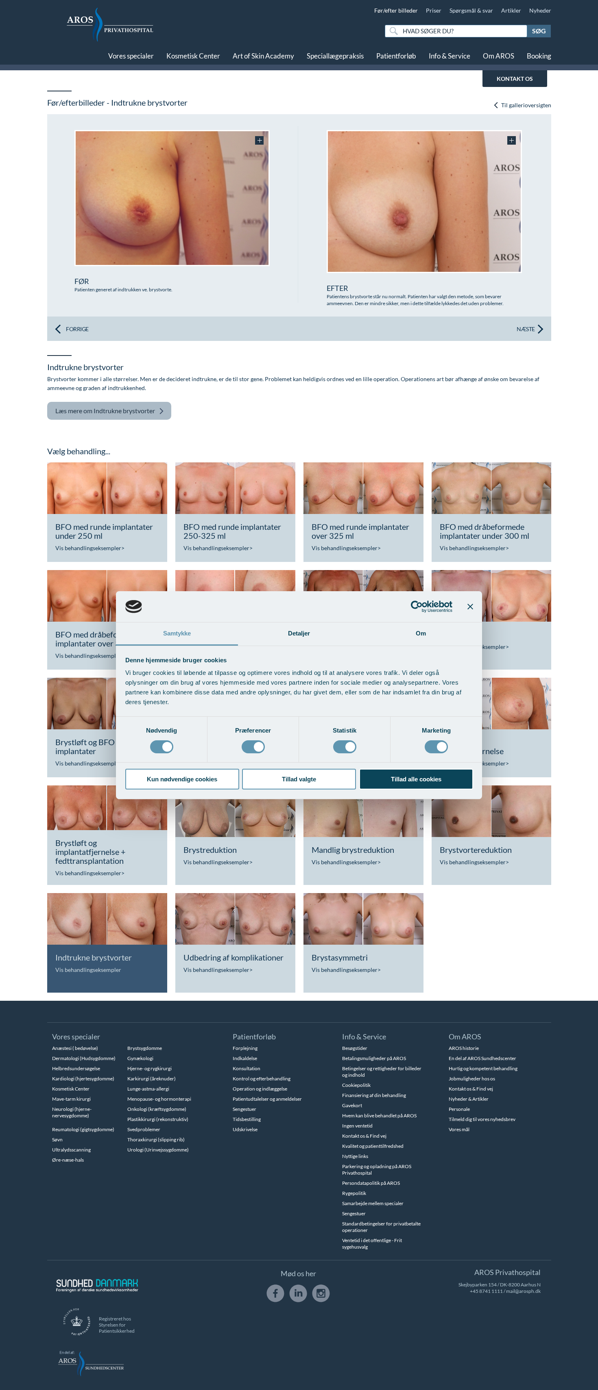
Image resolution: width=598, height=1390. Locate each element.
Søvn (57, 1139)
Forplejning (245, 1048)
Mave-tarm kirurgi (71, 1099)
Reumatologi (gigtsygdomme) (83, 1129)
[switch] (253, 745)
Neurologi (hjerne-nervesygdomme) (72, 1112)
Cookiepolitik (356, 1085)
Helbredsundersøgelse (76, 1068)
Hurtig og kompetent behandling (483, 1068)
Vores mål (459, 1129)
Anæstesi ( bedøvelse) (75, 1048)
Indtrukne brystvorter (105, 410)
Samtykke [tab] (177, 633)
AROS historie (464, 1048)
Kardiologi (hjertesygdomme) (83, 1079)
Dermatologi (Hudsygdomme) (84, 1058)
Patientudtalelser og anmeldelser (267, 1099)
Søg (539, 31)
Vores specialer (131, 56)
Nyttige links (355, 1156)
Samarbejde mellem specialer (373, 1203)
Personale (459, 1109)
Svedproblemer (143, 1129)
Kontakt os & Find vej (364, 1136)
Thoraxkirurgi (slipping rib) (156, 1139)
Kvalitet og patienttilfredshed (373, 1146)
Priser (433, 10)
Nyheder (540, 10)
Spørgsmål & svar (471, 10)
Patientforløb (396, 56)
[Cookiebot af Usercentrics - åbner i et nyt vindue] (416, 607)
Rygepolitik (354, 1193)
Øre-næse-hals (68, 1160)
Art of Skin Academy (263, 56)
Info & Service (449, 56)
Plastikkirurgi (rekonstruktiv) (157, 1119)
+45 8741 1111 (486, 1291)
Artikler (511, 10)
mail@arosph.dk (523, 1291)
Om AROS (498, 56)
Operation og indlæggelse (260, 1089)
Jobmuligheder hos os (472, 1079)
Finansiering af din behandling (374, 1095)
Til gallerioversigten (525, 105)
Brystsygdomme (144, 1048)
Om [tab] (421, 633)
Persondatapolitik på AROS (371, 1183)
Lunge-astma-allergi (148, 1089)
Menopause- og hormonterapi (159, 1099)
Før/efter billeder (396, 10)
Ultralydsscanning (71, 1150)
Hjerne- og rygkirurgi (149, 1068)
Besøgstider (354, 1048)
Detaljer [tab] (299, 633)
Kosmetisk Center (193, 56)
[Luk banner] (470, 606)
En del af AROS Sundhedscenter (482, 1058)
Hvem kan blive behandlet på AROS (379, 1115)
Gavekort (352, 1105)
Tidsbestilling (247, 1119)
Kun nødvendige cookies (182, 779)
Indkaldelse (245, 1058)
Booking (539, 56)
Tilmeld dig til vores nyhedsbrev (482, 1119)
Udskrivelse (245, 1129)
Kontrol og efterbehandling (261, 1079)
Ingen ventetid (357, 1126)
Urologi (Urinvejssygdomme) (158, 1150)
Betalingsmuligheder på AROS (374, 1058)
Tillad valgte (299, 779)
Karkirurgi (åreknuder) (151, 1079)
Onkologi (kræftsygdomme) (156, 1109)
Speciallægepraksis (335, 56)
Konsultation (246, 1068)
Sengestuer (244, 1109)
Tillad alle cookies (416, 779)
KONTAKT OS (515, 78)
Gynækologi (140, 1058)
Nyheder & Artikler (469, 1099)
